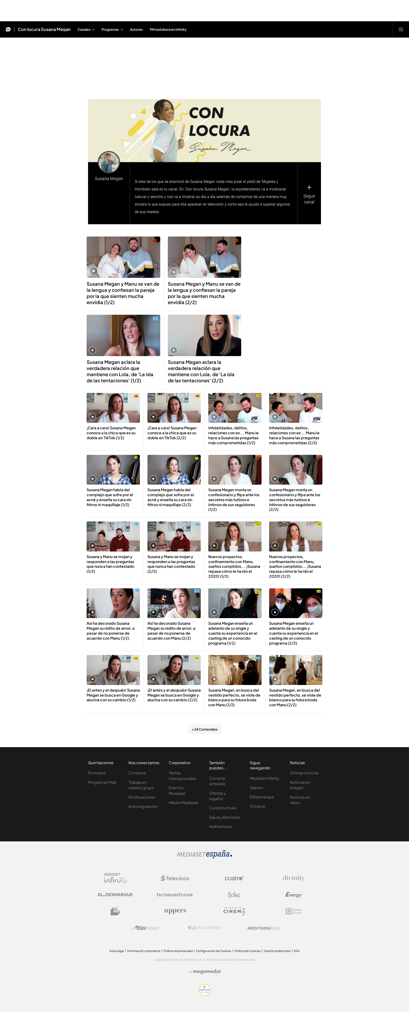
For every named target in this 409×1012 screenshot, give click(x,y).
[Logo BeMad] (115, 911)
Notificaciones (142, 797)
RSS (297, 951)
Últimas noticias (304, 772)
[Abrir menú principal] (401, 29)
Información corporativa (143, 951)
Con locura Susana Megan (44, 29)
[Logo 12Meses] (294, 911)
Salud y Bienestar (224, 817)
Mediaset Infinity (264, 778)
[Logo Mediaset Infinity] (115, 878)
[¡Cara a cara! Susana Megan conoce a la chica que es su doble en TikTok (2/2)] (174, 408)
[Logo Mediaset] (204, 857)
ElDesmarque (262, 796)
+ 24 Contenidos (205, 729)
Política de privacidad (178, 951)
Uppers (256, 787)
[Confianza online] (204, 994)
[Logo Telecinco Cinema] (234, 911)
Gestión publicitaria (277, 951)
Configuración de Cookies (213, 951)
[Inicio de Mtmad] (8, 29)
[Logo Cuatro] (234, 878)
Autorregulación (143, 806)
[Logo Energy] (293, 895)
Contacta (137, 772)
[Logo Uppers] (175, 911)
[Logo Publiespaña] (204, 928)
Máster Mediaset (183, 802)
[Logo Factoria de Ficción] (175, 895)
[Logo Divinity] (294, 878)
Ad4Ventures (220, 826)
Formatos (97, 772)
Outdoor (258, 806)
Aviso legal (117, 951)
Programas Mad (102, 782)
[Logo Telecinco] (175, 878)
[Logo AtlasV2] (145, 928)
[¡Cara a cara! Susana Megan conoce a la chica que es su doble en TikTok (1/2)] (113, 408)
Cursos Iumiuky (223, 807)
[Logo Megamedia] (206, 971)
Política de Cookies (248, 951)
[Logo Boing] (234, 895)
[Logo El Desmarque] (115, 894)
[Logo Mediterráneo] (263, 928)
